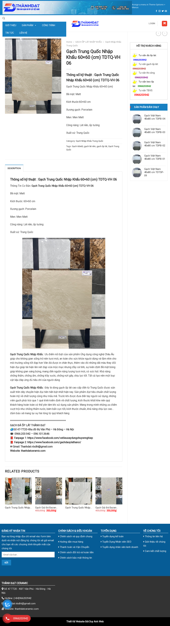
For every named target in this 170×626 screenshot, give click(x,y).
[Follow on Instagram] (160, 11)
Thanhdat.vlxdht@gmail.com (20, 603)
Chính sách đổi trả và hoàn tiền (76, 552)
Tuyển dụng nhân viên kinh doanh (120, 547)
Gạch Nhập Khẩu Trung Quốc (89, 141)
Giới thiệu (10, 25)
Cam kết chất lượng (155, 551)
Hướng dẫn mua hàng (71, 541)
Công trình (48, 25)
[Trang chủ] (67, 7)
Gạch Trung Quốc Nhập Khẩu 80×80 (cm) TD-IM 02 (78, 507)
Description (14, 168)
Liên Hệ (23, 32)
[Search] (3, 18)
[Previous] (5, 497)
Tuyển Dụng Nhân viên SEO (116, 541)
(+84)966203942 (22, 598)
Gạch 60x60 (77, 146)
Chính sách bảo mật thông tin (75, 557)
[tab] (14, 168)
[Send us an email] (166, 11)
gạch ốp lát (102, 146)
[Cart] (164, 23)
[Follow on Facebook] (156, 11)
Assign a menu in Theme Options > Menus (148, 6)
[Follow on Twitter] (163, 11)
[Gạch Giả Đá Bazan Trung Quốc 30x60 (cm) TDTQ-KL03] (48, 490)
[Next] (122, 497)
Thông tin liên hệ (153, 536)
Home (69, 41)
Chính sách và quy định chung (75, 536)
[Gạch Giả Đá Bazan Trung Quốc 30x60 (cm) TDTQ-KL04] (108, 490)
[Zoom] (9, 109)
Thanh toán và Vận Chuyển (74, 547)
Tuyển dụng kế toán (113, 536)
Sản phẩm (27, 25)
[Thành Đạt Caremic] (85, 23)
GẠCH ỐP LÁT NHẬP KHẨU (88, 41)
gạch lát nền (90, 146)
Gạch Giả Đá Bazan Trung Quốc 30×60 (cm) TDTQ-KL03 (48, 507)
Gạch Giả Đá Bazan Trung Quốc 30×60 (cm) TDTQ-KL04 (108, 507)
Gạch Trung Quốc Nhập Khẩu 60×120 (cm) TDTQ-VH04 (17, 507)
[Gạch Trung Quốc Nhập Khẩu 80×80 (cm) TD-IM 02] (78, 490)
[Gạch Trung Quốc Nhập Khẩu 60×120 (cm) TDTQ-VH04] (18, 490)
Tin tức (9, 32)
